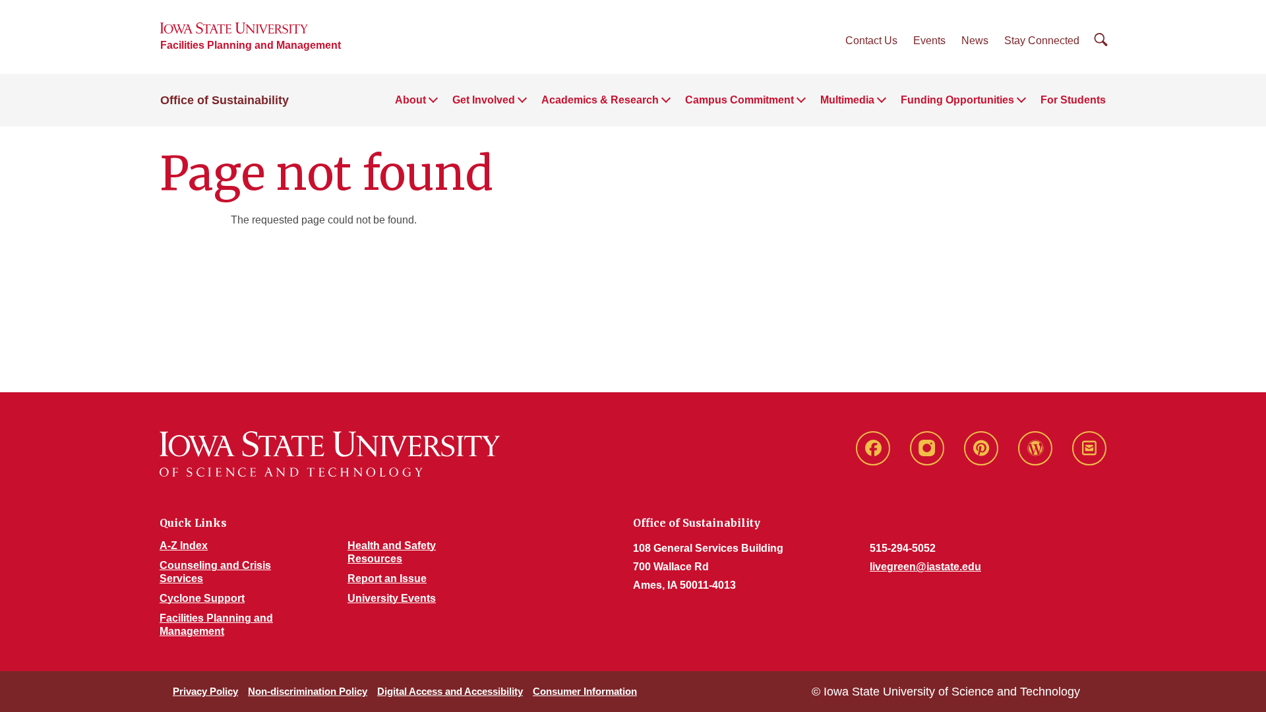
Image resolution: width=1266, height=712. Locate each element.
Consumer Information (585, 691)
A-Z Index (184, 545)
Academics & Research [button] (600, 99)
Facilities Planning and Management (250, 45)
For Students (1073, 99)
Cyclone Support (202, 598)
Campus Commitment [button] (739, 99)
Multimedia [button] (847, 99)
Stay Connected (1041, 40)
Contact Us (871, 40)
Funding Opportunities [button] (957, 99)
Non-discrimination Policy (307, 691)
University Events (391, 598)
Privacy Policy (205, 691)
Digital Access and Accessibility (450, 691)
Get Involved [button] (483, 99)
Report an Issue (387, 578)
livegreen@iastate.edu (925, 566)
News (974, 40)
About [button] (410, 99)
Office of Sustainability (224, 100)
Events (929, 40)
